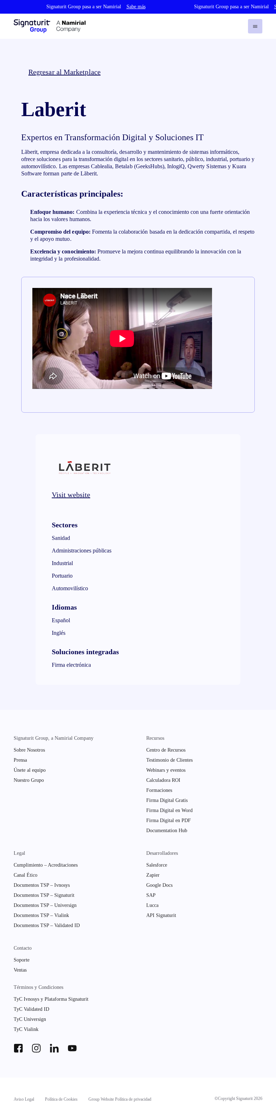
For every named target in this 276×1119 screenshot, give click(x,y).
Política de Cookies (61, 1099)
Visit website (71, 495)
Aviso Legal (24, 1099)
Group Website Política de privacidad (119, 1099)
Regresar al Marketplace (64, 72)
